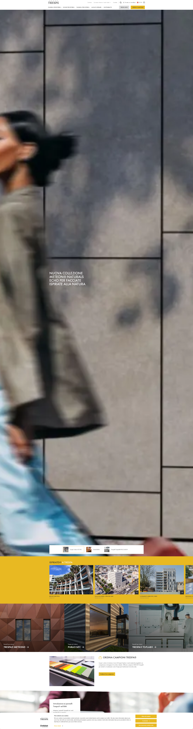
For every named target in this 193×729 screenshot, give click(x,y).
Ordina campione (137, 7)
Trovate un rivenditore (130, 2)
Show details (57, 726)
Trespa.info (124, 7)
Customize (145, 720)
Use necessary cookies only (146, 725)
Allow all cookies (146, 716)
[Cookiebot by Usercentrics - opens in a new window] (44, 726)
